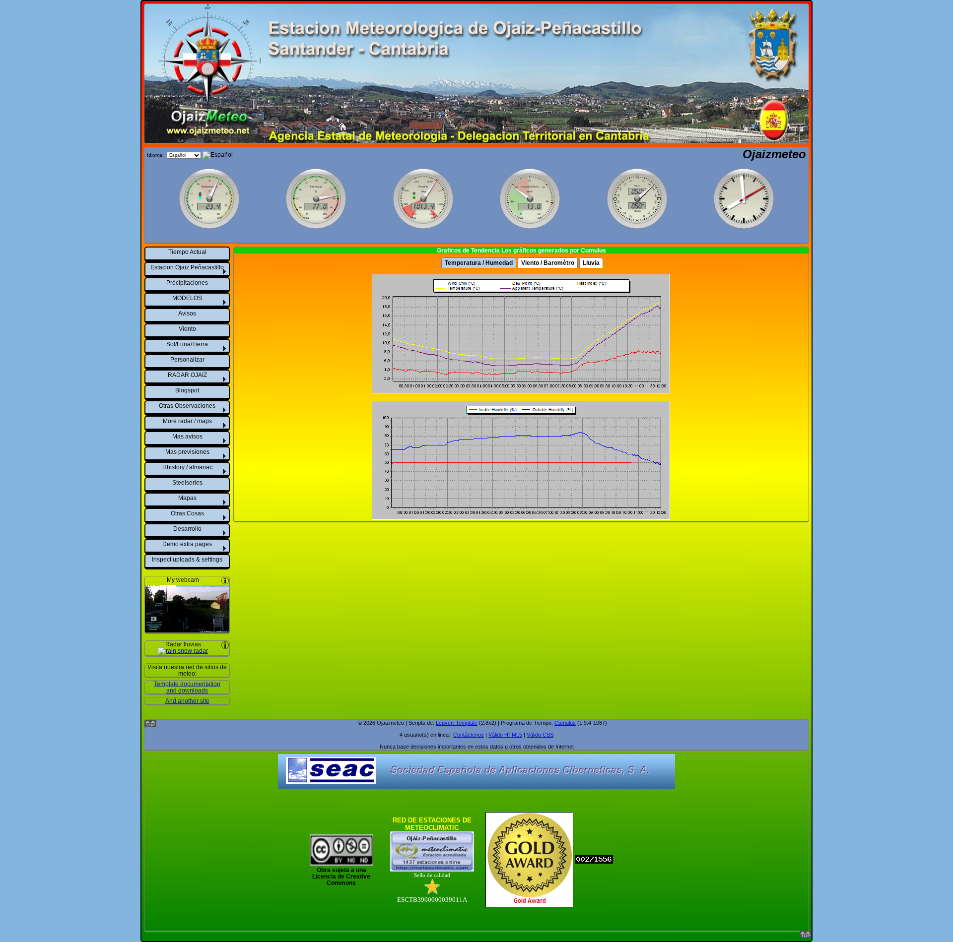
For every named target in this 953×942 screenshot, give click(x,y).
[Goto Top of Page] (806, 936)
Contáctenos (468, 735)
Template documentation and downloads (187, 687)
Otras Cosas (187, 513)
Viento (187, 328)
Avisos (187, 313)
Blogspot (187, 390)
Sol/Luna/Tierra (187, 344)
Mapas (187, 498)
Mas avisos (187, 436)
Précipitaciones (187, 282)
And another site (187, 700)
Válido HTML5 (505, 735)
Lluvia (591, 262)
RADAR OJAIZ (187, 375)
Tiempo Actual (187, 252)
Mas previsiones (187, 451)
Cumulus (565, 723)
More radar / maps (187, 421)
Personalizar (187, 359)
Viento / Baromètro (547, 262)
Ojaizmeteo (774, 154)
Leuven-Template (456, 723)
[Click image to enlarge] (187, 629)
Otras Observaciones (187, 405)
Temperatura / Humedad (479, 262)
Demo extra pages (187, 544)
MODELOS (187, 298)
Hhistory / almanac (187, 467)
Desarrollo (187, 528)
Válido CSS (540, 735)
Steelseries (187, 482)
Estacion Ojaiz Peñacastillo (187, 267)
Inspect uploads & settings (187, 559)
